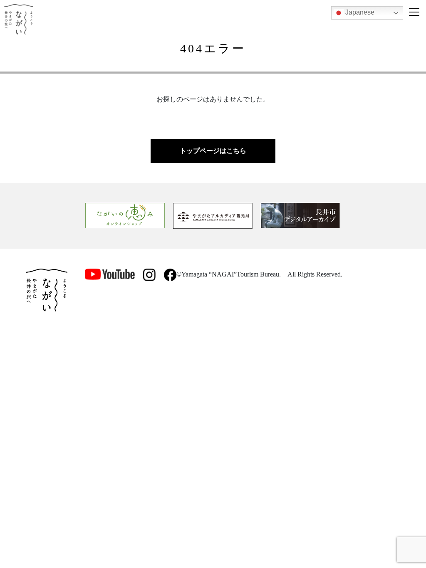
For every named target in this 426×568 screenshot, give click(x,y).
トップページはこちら (213, 150)
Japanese (359, 12)
